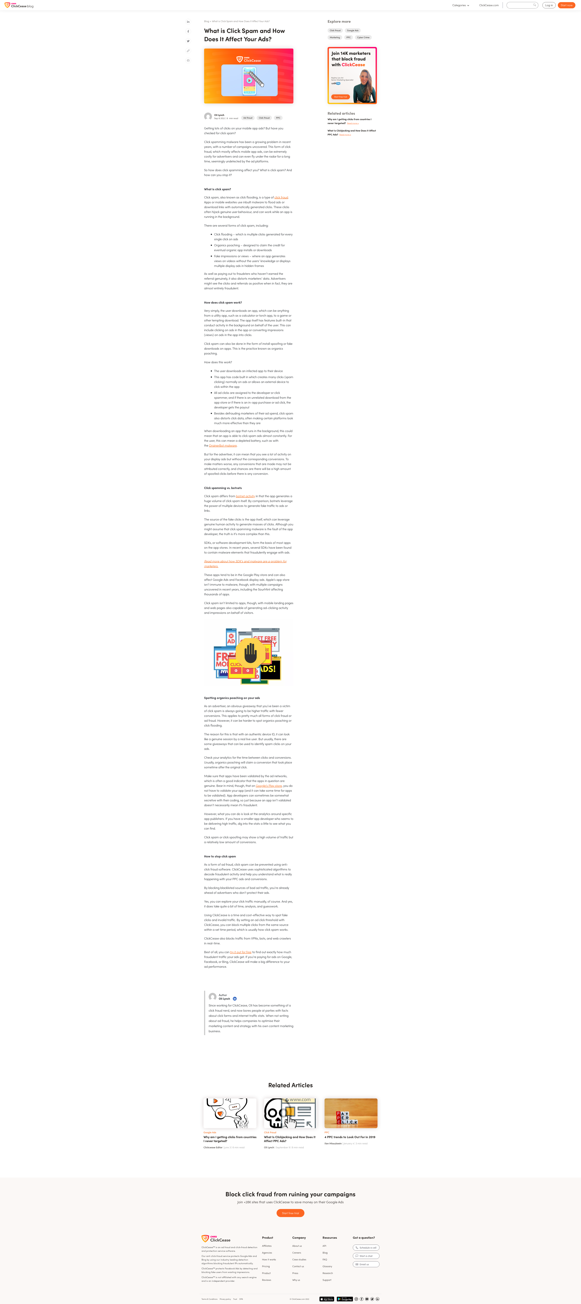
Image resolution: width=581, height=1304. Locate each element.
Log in (549, 5)
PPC (278, 117)
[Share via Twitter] (188, 41)
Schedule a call (368, 1247)
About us (297, 1245)
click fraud (281, 197)
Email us (364, 1264)
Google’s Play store (269, 785)
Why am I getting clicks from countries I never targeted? (230, 1139)
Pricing (266, 1266)
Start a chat (366, 1256)
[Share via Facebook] (188, 31)
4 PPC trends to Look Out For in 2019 (350, 1137)
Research (328, 1273)
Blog (206, 21)
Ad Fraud (247, 117)
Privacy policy (225, 1299)
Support (327, 1280)
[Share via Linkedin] (188, 22)
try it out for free (240, 952)
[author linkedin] (235, 999)
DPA (241, 1299)
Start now (567, 5)
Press (295, 1273)
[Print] (188, 60)
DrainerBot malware (223, 445)
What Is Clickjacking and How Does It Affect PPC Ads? (289, 1139)
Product (266, 1273)
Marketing (335, 37)
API (324, 1245)
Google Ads (352, 30)
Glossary (327, 1266)
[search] (535, 5)
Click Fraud (264, 117)
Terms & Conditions (209, 1299)
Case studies (299, 1259)
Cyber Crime (363, 37)
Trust (235, 1299)
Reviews (266, 1280)
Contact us (298, 1266)
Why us (296, 1280)
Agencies (267, 1252)
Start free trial (290, 1213)
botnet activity (245, 496)
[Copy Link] (188, 51)
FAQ (325, 1259)
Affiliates (267, 1245)
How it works (269, 1259)
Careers (296, 1252)
